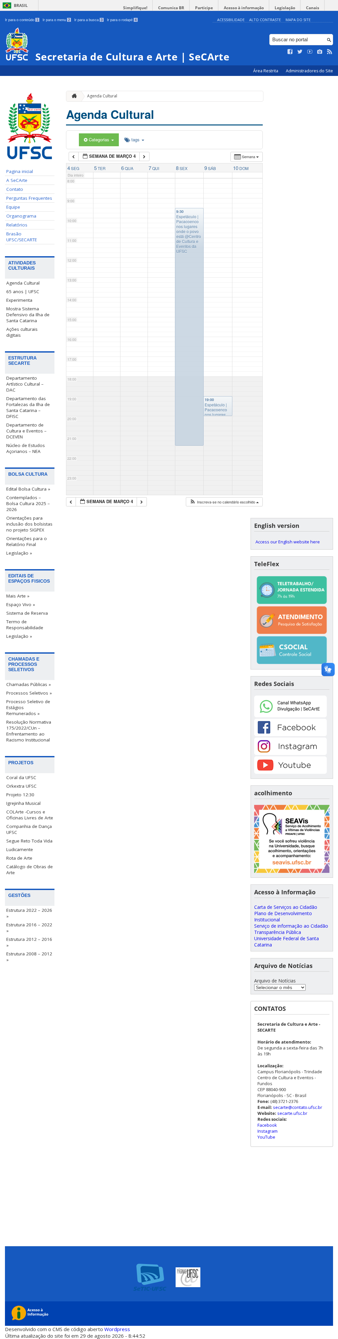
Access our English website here (287, 542)
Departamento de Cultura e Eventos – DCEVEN (26, 431)
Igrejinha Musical (23, 803)
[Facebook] (290, 734)
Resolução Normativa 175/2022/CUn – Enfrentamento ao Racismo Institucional (28, 731)
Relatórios (16, 225)
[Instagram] (290, 753)
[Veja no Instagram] (319, 51)
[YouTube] (290, 772)
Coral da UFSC (21, 777)
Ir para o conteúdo (21, 20)
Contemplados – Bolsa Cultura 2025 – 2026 (28, 503)
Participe (204, 8)
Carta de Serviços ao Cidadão (285, 907)
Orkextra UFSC (21, 786)
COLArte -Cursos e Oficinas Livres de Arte (29, 815)
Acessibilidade (231, 19)
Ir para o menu (56, 20)
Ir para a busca (88, 20)
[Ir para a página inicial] (72, 96)
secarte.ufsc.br (292, 1113)
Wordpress (117, 1329)
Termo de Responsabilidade (24, 625)
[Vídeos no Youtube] (310, 51)
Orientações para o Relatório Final (26, 541)
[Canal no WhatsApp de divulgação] (290, 715)
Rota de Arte (19, 858)
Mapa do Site (298, 19)
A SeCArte (16, 180)
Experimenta (19, 300)
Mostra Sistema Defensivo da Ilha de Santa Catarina (28, 315)
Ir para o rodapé (122, 20)
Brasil (21, 5)
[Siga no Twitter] (300, 51)
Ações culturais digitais (22, 332)
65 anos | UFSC (22, 291)
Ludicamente (19, 849)
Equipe (13, 207)
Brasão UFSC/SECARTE (21, 237)
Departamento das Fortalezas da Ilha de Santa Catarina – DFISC (28, 407)
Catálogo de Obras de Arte (29, 870)
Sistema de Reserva (27, 613)
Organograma (21, 216)
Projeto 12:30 (20, 795)
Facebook (267, 1125)
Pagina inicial (19, 171)
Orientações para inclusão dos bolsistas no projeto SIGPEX (29, 524)
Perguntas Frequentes (29, 198)
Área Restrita (266, 71)
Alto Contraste (265, 19)
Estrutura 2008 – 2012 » (29, 957)
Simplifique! (135, 8)
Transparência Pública (277, 932)
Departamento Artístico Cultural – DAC (25, 384)
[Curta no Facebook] (290, 51)
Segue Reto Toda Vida (29, 841)
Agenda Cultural (23, 283)
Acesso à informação (244, 8)
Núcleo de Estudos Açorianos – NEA (25, 448)
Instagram (267, 1131)
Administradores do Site (309, 71)
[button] (224, 502)
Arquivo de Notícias (275, 981)
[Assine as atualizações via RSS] (329, 51)
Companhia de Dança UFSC (29, 829)
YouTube (266, 1137)
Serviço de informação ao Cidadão (291, 926)
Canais (312, 8)
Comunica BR (171, 8)
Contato (14, 189)
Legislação (285, 8)
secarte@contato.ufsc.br (297, 1107)
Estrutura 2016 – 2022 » (29, 928)
